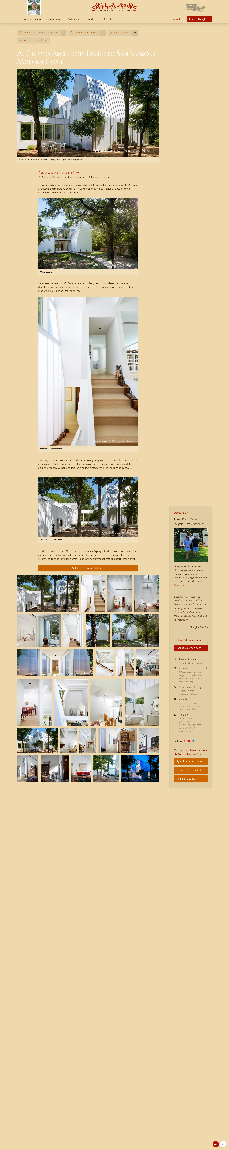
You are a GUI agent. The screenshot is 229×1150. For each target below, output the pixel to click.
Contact (198, 19)
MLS (105, 18)
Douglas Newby (182, 512)
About (176, 19)
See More (179, 585)
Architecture (74, 18)
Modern (91, 18)
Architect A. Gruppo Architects (88, 567)
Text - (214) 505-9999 (191, 770)
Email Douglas (187, 778)
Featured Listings (32, 18)
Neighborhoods (52, 18)
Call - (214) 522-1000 (191, 761)
